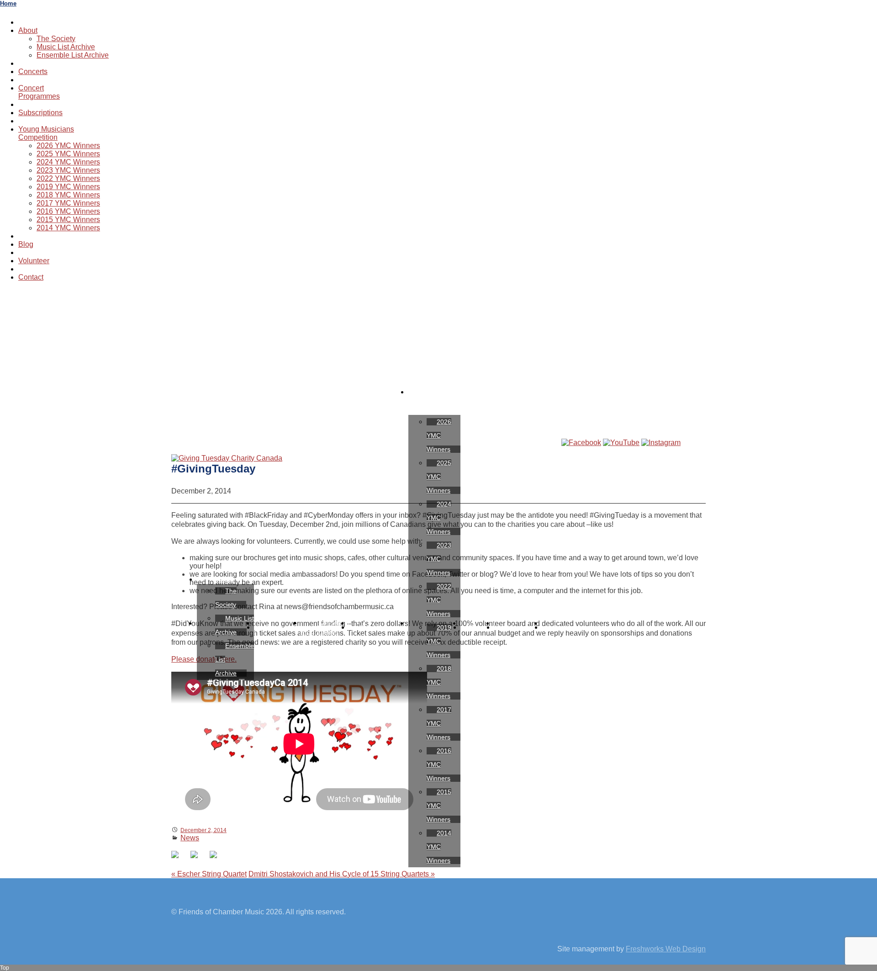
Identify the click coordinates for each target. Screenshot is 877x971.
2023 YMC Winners (68, 170)
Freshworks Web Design (666, 949)
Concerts (33, 71)
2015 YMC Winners (68, 219)
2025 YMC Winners (68, 154)
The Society (56, 38)
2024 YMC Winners (68, 162)
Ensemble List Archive (73, 55)
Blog (25, 244)
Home (8, 3)
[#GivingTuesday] (226, 458)
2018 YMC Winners (68, 195)
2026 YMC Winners (68, 145)
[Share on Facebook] (178, 858)
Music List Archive (66, 47)
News (189, 838)
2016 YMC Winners (68, 211)
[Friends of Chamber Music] (438, 334)
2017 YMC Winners (68, 203)
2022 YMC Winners (68, 178)
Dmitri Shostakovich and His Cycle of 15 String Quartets (341, 874)
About (27, 30)
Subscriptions (40, 113)
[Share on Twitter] (197, 858)
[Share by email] (217, 858)
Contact (30, 277)
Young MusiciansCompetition (46, 133)
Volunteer (33, 261)
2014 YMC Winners (68, 228)
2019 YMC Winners (68, 187)
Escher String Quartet (209, 874)
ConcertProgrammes (39, 92)
